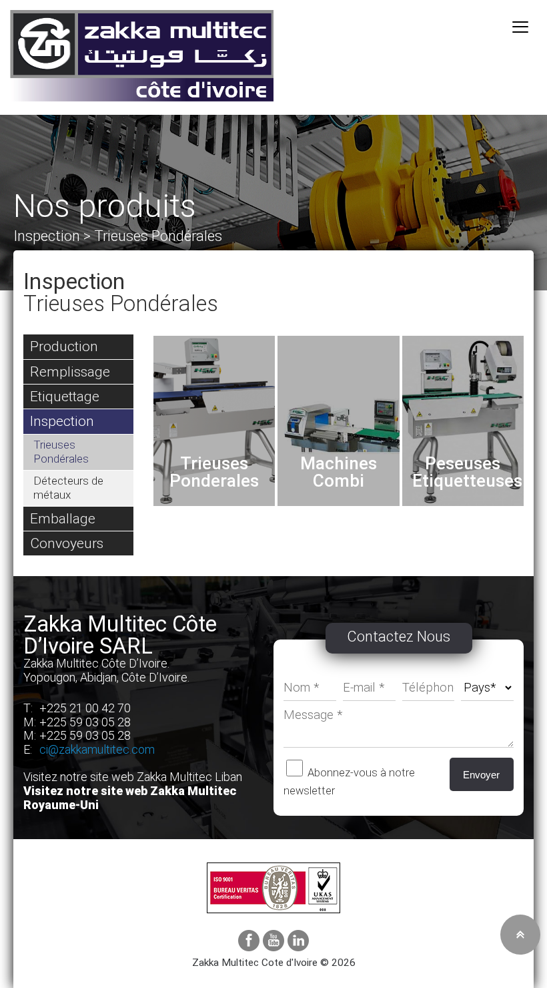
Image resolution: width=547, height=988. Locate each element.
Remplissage (70, 371)
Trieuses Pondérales (61, 451)
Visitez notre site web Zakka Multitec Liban (132, 777)
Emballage (62, 518)
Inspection (62, 421)
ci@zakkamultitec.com (97, 749)
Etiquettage (64, 396)
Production (64, 346)
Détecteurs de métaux (68, 487)
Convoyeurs (66, 543)
